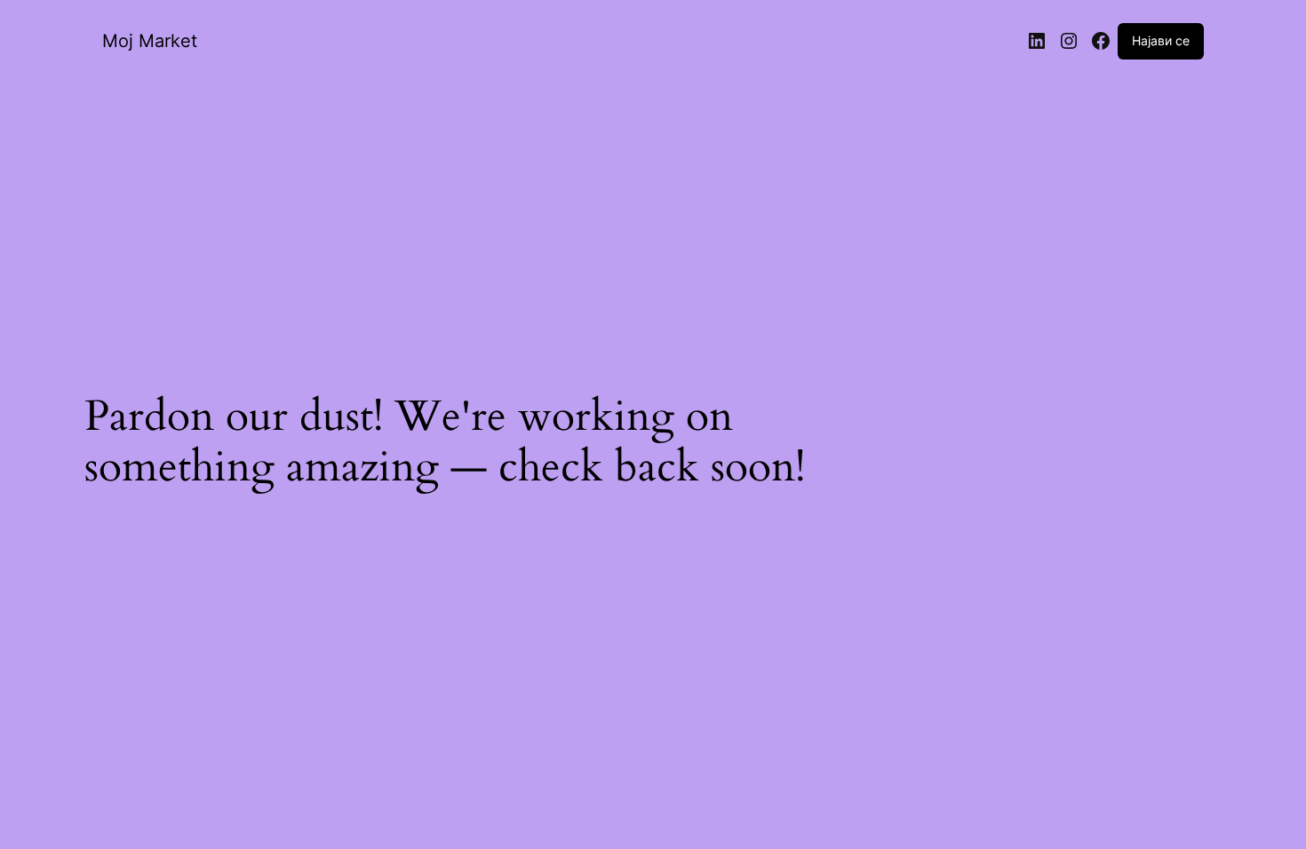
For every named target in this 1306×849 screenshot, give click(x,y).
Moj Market (149, 41)
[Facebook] (1100, 41)
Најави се (1161, 40)
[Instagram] (1068, 41)
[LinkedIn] (1036, 41)
